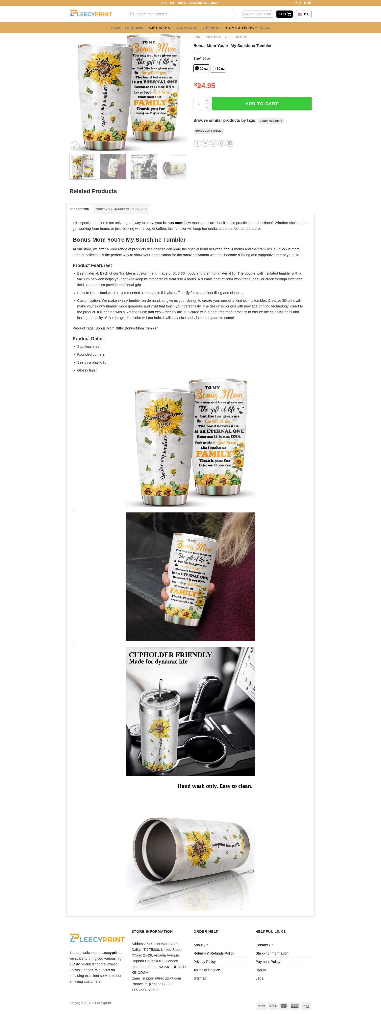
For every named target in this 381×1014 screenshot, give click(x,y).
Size (197, 58)
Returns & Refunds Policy (213, 953)
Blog (265, 28)
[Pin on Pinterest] (221, 143)
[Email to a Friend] (213, 143)
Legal (260, 978)
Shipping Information (272, 953)
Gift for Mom (236, 37)
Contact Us (264, 945)
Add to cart (261, 103)
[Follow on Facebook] (296, 3)
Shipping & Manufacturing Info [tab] (121, 209)
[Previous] (76, 92)
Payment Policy (268, 962)
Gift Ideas (159, 28)
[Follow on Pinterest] (309, 3)
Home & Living (240, 28)
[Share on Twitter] (205, 143)
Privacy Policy (204, 962)
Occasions (186, 28)
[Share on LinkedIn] (229, 143)
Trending (134, 28)
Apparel (212, 28)
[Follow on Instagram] (300, 3)
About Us (200, 945)
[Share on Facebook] (197, 143)
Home (116, 28)
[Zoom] (75, 145)
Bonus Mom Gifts (271, 121)
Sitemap (200, 978)
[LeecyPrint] (92, 14)
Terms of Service (206, 970)
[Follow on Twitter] (305, 3)
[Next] (180, 92)
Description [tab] (79, 209)
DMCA (261, 970)
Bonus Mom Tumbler (208, 131)
